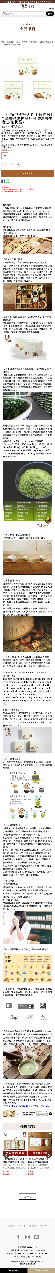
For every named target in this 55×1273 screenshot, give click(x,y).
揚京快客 (24, 1261)
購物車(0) (15, 1270)
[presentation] (6, 1155)
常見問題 (21, 1226)
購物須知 (11, 1226)
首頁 (3, 42)
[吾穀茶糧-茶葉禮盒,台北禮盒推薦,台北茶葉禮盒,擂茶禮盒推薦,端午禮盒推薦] (27, 7)
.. (44, 1261)
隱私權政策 (32, 1226)
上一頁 (27, 1196)
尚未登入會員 (42, 1270)
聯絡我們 (43, 1226)
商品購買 (10, 42)
